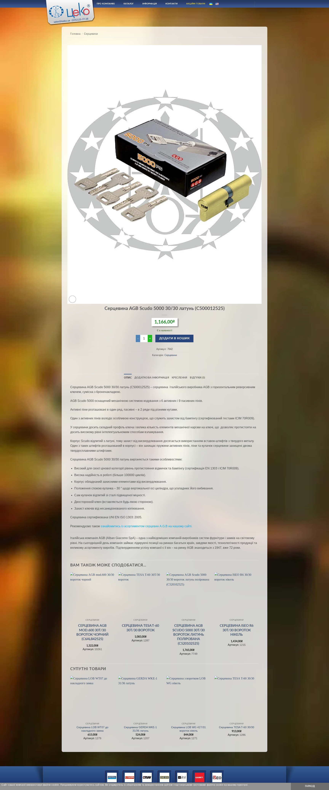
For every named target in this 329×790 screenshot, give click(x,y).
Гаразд (310, 786)
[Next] (258, 617)
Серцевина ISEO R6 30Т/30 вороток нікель (236, 630)
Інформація (149, 4)
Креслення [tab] (179, 378)
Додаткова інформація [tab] (151, 378)
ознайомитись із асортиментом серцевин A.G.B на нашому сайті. (146, 526)
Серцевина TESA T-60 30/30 (236, 727)
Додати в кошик (174, 338)
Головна (75, 33)
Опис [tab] (128, 378)
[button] (72, 299)
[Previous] (70, 617)
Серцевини (91, 33)
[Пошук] (239, 3)
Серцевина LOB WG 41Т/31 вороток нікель (188, 729)
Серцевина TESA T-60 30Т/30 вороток (140, 628)
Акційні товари (195, 4)
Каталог (129, 4)
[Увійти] (248, 4)
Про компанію (106, 4)
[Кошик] (261, 4)
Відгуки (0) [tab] (197, 378)
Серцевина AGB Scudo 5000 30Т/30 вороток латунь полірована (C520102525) (188, 634)
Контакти (171, 4)
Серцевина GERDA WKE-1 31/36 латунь (140, 729)
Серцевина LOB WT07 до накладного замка (92, 729)
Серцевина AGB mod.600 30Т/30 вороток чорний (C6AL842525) (92, 632)
